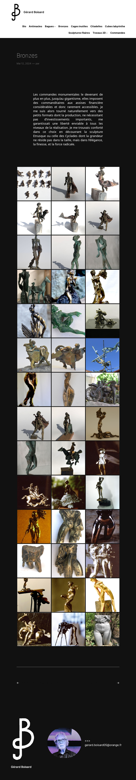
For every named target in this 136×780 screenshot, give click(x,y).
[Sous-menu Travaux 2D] (107, 33)
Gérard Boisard (34, 12)
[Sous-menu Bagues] (55, 26)
